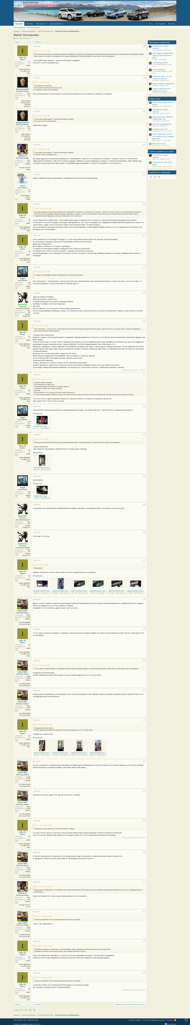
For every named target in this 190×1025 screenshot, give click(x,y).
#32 (144, 78)
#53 (144, 761)
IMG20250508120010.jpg (62, 591)
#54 (144, 791)
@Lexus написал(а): (41, 51)
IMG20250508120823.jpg (100, 591)
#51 (144, 690)
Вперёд (38, 42)
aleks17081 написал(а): (42, 725)
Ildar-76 (17, 38)
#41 (144, 375)
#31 (144, 46)
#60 (144, 973)
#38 (144, 267)
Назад (17, 42)
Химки (28, 286)
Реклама (29, 24)
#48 (144, 599)
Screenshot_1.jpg (40, 426)
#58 (144, 912)
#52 (144, 720)
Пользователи (55, 24)
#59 (144, 941)
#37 (144, 236)
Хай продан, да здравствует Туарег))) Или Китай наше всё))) (163, 55)
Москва (27, 164)
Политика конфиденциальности (154, 1020)
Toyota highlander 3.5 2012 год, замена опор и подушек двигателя (163, 136)
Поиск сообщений (33, 27)
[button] (47, 24)
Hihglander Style (21, 1020)
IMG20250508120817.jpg (119, 591)
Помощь (170, 1020)
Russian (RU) (34, 1020)
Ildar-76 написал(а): (40, 82)
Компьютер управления (161, 124)
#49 (144, 629)
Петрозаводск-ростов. (25, 196)
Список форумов (19, 27)
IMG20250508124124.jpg (100, 753)
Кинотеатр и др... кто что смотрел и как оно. (162, 77)
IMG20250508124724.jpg (62, 753)
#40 (144, 321)
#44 (144, 476)
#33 (144, 111)
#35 (144, 174)
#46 (144, 532)
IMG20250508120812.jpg (137, 591)
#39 (144, 293)
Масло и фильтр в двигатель (163, 83)
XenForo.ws (37, 1024)
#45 (144, 505)
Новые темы (154, 98)
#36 (144, 204)
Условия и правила (134, 1020)
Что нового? (41, 24)
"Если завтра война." (160, 62)
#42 (144, 406)
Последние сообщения (159, 42)
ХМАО (28, 65)
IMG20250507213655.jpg (44, 467)
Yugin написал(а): (40, 326)
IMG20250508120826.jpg (81, 591)
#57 (144, 882)
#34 (144, 145)
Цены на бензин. (158, 69)
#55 (144, 821)
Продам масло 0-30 (159, 129)
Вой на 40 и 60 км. (159, 143)
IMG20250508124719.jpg (81, 753)
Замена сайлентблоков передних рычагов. (161, 89)
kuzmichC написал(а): (41, 379)
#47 (144, 560)
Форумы (19, 24)
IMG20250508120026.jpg (44, 591)
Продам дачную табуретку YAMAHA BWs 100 (162, 118)
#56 (144, 852)
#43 (144, 435)
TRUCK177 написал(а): (41, 209)
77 (29, 97)
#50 (144, 661)
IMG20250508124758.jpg (44, 753)
